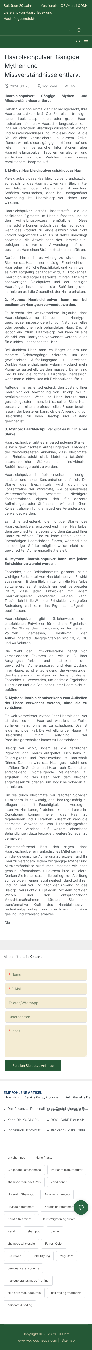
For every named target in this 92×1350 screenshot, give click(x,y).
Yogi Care (66, 1256)
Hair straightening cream (58, 1219)
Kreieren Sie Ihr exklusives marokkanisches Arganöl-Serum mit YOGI (69, 1130)
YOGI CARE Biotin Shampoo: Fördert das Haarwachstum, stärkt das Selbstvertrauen (69, 1120)
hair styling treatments (66, 1293)
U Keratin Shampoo (21, 1194)
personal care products (23, 1268)
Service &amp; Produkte (41, 1097)
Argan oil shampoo (57, 1194)
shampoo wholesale (21, 1243)
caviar (55, 1231)
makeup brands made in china (28, 1280)
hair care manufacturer (66, 1170)
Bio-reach (14, 1256)
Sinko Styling (41, 1256)
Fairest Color (54, 1243)
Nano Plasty (44, 1157)
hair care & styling (20, 1305)
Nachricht (13, 1097)
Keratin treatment (19, 1219)
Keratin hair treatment (59, 1207)
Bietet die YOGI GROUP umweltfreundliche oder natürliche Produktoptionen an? (69, 1110)
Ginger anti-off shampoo (24, 1170)
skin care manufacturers (24, 1293)
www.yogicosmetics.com (37, 1340)
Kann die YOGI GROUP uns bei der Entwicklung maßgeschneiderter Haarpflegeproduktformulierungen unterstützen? (26, 1120)
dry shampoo (16, 1157)
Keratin (12, 1231)
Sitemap (68, 1340)
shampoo (34, 1231)
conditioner (58, 1182)
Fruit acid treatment (21, 1207)
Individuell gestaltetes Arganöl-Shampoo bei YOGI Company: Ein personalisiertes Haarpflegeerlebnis (26, 1130)
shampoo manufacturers (24, 1182)
